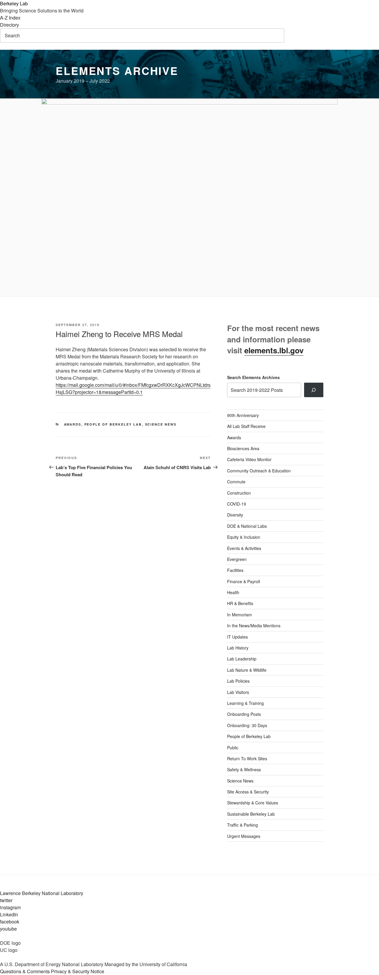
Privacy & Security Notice (77, 971)
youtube (8, 928)
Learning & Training (245, 703)
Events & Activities (244, 548)
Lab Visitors (238, 692)
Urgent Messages (243, 836)
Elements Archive (117, 70)
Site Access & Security (248, 792)
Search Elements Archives (253, 377)
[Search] (313, 390)
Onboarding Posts (244, 714)
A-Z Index (10, 17)
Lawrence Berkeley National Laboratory (41, 893)
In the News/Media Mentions (253, 625)
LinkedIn (9, 914)
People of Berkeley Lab (113, 424)
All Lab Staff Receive (246, 426)
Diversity (235, 515)
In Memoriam (239, 615)
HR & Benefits (240, 603)
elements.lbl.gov (273, 350)
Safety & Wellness (244, 769)
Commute (236, 482)
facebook (9, 921)
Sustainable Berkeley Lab (251, 814)
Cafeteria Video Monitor (249, 459)
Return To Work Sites (247, 758)
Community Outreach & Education (259, 471)
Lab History (237, 648)
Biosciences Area (243, 448)
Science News (161, 424)
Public (232, 748)
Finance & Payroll (243, 581)
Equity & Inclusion (243, 537)
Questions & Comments (25, 971)
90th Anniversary (243, 415)
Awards (72, 424)
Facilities (235, 570)
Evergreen (237, 559)
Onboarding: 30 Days (247, 725)
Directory (9, 24)
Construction (239, 493)
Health (233, 592)
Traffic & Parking (242, 825)
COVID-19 (236, 504)
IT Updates (237, 637)
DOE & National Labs (247, 526)
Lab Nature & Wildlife (246, 670)
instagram (10, 907)
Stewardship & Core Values (252, 803)
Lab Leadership (241, 659)
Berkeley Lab (14, 3)
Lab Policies (238, 681)
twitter (6, 900)
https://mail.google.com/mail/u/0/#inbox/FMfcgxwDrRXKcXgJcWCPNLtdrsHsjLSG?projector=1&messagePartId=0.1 (133, 388)
